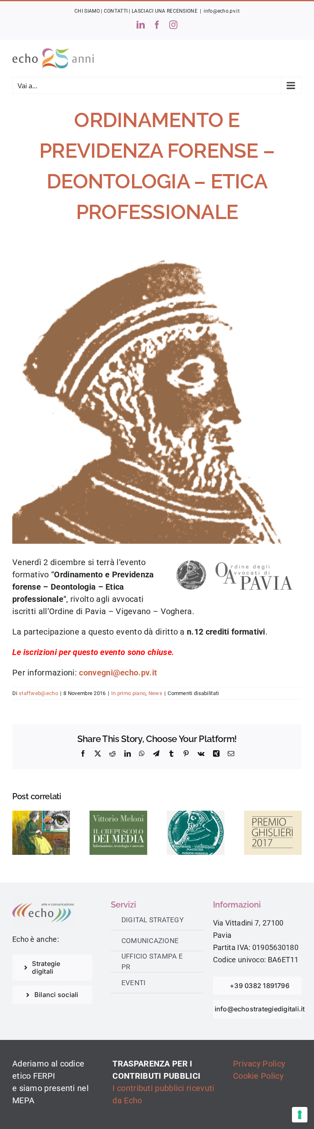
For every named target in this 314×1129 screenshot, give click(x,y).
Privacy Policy (259, 1064)
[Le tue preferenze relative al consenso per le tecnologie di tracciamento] (299, 1114)
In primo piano (128, 693)
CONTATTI (116, 11)
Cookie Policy (258, 1076)
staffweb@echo (38, 693)
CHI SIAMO (87, 11)
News (155, 693)
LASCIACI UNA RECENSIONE (164, 11)
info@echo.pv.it (222, 11)
